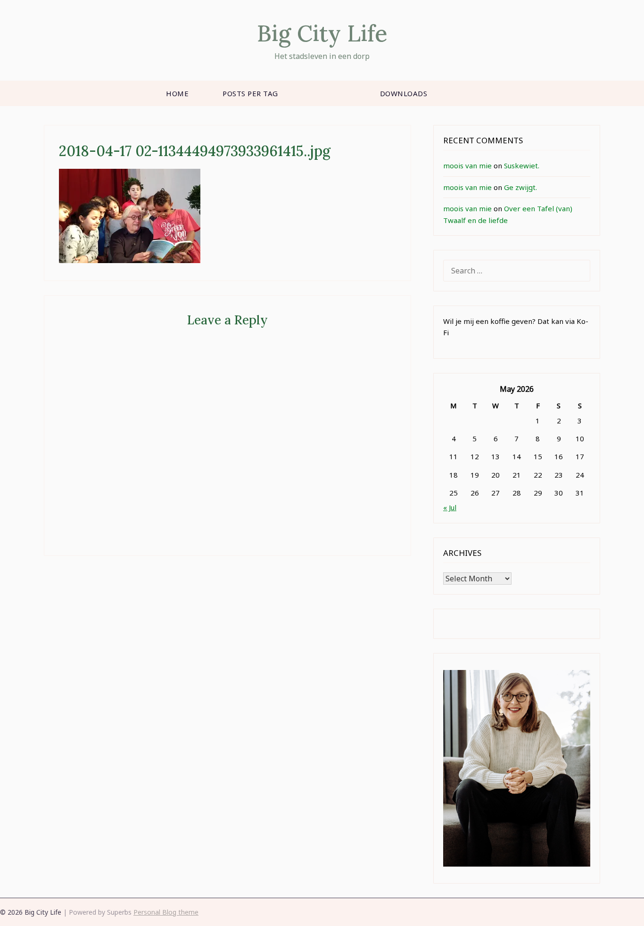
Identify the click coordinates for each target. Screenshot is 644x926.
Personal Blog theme (165, 912)
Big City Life (322, 33)
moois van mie (467, 165)
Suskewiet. (521, 165)
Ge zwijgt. (520, 187)
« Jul (449, 507)
